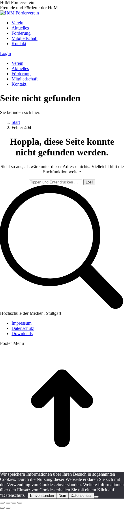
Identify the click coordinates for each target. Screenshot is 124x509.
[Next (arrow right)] (8, 508)
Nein (62, 495)
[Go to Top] (62, 468)
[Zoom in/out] (19, 503)
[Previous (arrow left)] (2, 508)
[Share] (8, 503)
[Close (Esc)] (2, 503)
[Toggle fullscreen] (14, 503)
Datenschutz (81, 495)
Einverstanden (42, 495)
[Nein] (96, 497)
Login (5, 53)
